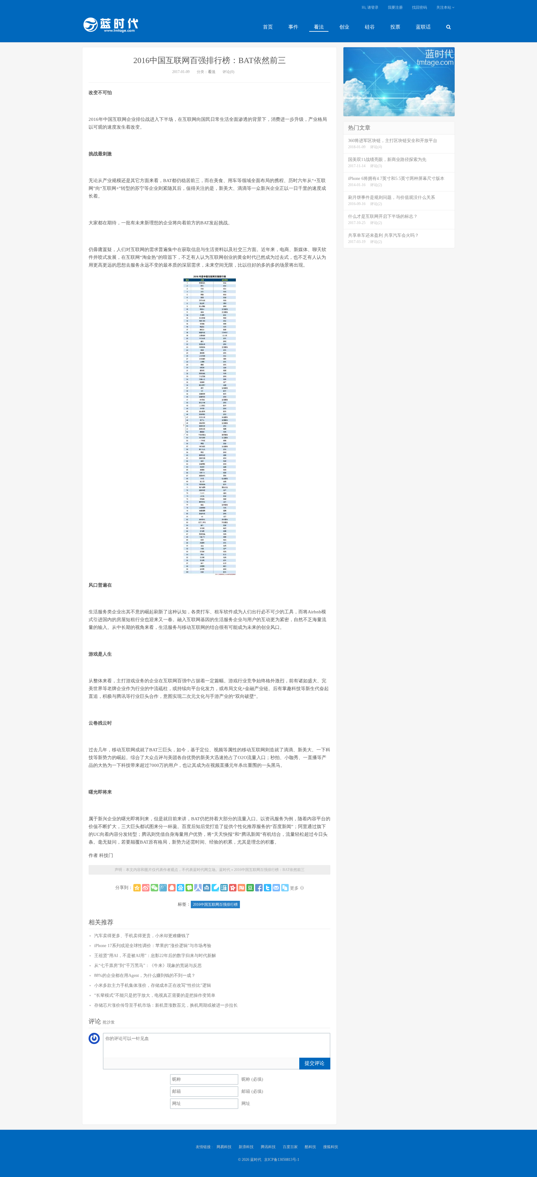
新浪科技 (246, 1147)
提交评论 (314, 1063)
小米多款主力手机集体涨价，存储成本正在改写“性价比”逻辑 (152, 985)
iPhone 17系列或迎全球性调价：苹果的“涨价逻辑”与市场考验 (152, 945)
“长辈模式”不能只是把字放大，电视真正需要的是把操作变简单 (154, 995)
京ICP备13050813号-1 (281, 1159)
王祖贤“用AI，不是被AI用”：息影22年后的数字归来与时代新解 (155, 955)
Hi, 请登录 (370, 7)
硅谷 (370, 27)
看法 (319, 27)
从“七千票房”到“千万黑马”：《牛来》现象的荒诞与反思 (148, 965)
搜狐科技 (330, 1147)
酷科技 (310, 1147)
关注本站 (444, 7)
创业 (344, 27)
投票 (395, 27)
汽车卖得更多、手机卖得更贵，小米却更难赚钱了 (142, 935)
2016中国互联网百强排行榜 (215, 904)
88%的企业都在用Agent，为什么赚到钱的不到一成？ (144, 975)
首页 (268, 27)
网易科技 (224, 1147)
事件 (293, 27)
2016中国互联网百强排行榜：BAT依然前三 (209, 60)
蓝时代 (110, 26)
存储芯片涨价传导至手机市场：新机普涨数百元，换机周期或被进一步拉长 (166, 1005)
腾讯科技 (268, 1147)
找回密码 (419, 7)
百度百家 (290, 1147)
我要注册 (395, 7)
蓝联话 (423, 27)
